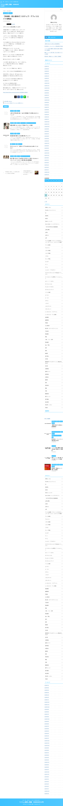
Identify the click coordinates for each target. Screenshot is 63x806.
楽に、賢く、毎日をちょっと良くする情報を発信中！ (31, 800)
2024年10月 (47, 100)
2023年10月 (47, 126)
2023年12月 (47, 121)
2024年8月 (47, 104)
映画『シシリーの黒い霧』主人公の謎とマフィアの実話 (54, 53)
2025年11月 (47, 85)
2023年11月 (47, 124)
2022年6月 (47, 145)
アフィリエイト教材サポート (18, 102)
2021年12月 (47, 152)
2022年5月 (47, 148)
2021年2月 (47, 167)
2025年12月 (47, 83)
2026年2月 (47, 78)
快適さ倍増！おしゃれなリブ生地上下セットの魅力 (21, 125)
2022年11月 (47, 143)
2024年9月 (47, 102)
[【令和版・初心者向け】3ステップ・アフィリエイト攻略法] (21, 97)
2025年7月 (47, 95)
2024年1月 (47, 119)
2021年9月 (47, 157)
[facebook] (18, 97)
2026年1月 (47, 80)
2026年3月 (47, 75)
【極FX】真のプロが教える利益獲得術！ (52, 43)
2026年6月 (47, 68)
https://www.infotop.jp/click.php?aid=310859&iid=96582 (15, 92)
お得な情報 (6, 101)
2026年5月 (47, 71)
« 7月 (46, 201)
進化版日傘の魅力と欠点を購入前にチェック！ (20, 135)
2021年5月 (47, 162)
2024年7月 (47, 107)
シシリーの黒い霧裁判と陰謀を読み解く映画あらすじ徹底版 (54, 49)
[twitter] (15, 97)
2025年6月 (47, 97)
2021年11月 (47, 155)
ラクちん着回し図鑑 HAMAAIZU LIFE (31, 802)
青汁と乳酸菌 (47, 418)
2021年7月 (47, 160)
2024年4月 (47, 114)
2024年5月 (47, 112)
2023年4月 (47, 138)
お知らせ (10, 101)
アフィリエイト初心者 (8, 102)
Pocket (13, 24)
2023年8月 (47, 131)
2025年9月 (47, 90)
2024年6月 (47, 109)
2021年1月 (47, 169)
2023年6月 (47, 136)
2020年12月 (47, 172)
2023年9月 (47, 128)
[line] (25, 97)
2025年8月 (47, 92)
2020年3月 (47, 174)
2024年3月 (47, 116)
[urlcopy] (28, 97)
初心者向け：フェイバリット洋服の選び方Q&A (54, 46)
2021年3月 (47, 164)
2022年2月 (47, 150)
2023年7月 (47, 133)
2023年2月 (47, 140)
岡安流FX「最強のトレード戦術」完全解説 (53, 56)
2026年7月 (47, 66)
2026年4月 (47, 73)
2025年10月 (47, 87)
